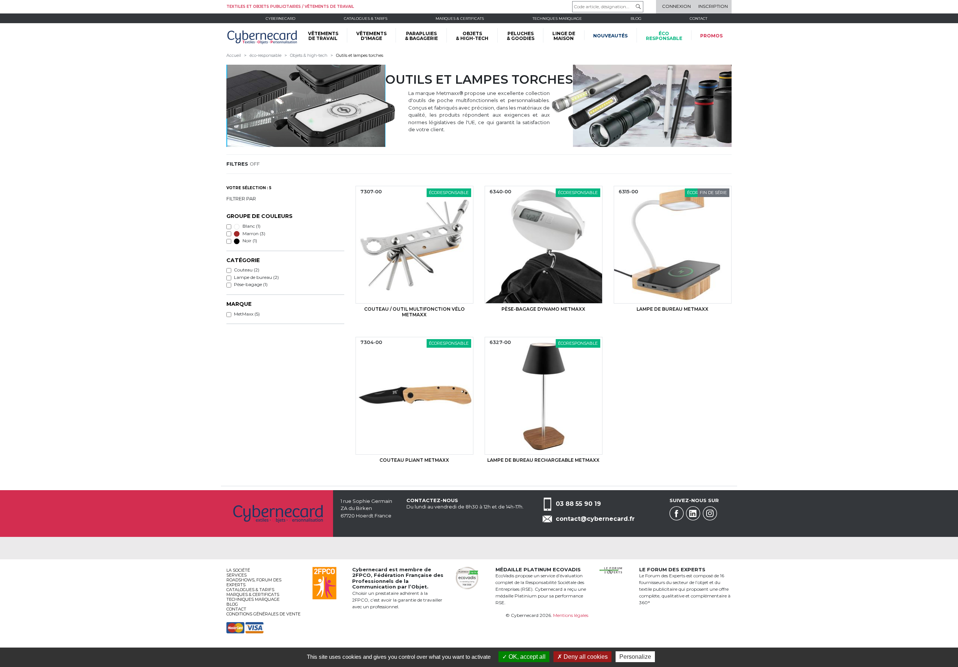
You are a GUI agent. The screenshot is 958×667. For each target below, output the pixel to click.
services (236, 575)
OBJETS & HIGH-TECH (472, 36)
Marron (253, 233)
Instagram (710, 513)
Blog (232, 604)
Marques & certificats (460, 18)
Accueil (233, 55)
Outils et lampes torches (359, 55)
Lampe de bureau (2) (256, 277)
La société (238, 570)
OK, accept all (526, 657)
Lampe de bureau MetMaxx (672, 309)
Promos (711, 36)
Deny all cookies (585, 657)
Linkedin (693, 513)
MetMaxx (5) (247, 314)
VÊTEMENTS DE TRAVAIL (323, 36)
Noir (249, 240)
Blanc (250, 226)
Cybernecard (280, 18)
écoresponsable (664, 36)
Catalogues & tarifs (365, 18)
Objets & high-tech (308, 55)
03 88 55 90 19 (578, 503)
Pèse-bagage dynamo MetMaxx (543, 309)
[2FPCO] (324, 582)
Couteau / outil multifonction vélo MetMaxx (414, 311)
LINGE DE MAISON (563, 36)
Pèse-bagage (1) (251, 284)
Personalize (635, 657)
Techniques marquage (557, 18)
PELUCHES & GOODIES (520, 36)
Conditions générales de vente (263, 614)
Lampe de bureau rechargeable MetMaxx (543, 460)
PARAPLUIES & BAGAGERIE (421, 36)
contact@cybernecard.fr (595, 518)
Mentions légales (570, 615)
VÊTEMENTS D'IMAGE (371, 36)
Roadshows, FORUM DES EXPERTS (253, 582)
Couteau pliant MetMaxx (414, 460)
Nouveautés (610, 36)
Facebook (676, 513)
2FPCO (361, 575)
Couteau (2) (246, 270)
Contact (698, 18)
